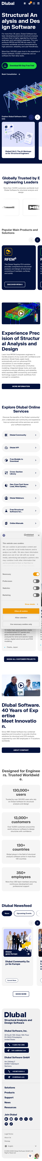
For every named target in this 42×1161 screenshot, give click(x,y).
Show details (30, 604)
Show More (21, 994)
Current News (11, 980)
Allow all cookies (21, 611)
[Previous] (31, 117)
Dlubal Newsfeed (17, 906)
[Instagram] (31, 1119)
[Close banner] (38, 535)
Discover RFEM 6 (15, 284)
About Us (7, 1137)
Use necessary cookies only (21, 624)
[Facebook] (16, 1119)
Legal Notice (8, 1134)
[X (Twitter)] (26, 1119)
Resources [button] (10, 1107)
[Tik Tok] (11, 1124)
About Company (21, 750)
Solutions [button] (9, 1087)
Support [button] (8, 1097)
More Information (21, 386)
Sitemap (7, 1141)
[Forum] (6, 1119)
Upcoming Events (24, 913)
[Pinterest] (6, 1124)
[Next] (37, 117)
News (7, 913)
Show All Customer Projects (21, 659)
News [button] (7, 1102)
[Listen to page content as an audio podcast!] (30, 1155)
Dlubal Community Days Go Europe (17, 962)
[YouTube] (11, 1119)
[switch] (36, 581)
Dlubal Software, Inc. (15, 1031)
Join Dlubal (10, 1114)
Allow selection (21, 618)
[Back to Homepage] (8, 3)
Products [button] (9, 1092)
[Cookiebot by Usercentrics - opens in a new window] (25, 535)
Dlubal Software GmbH (17, 1057)
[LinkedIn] (21, 1119)
